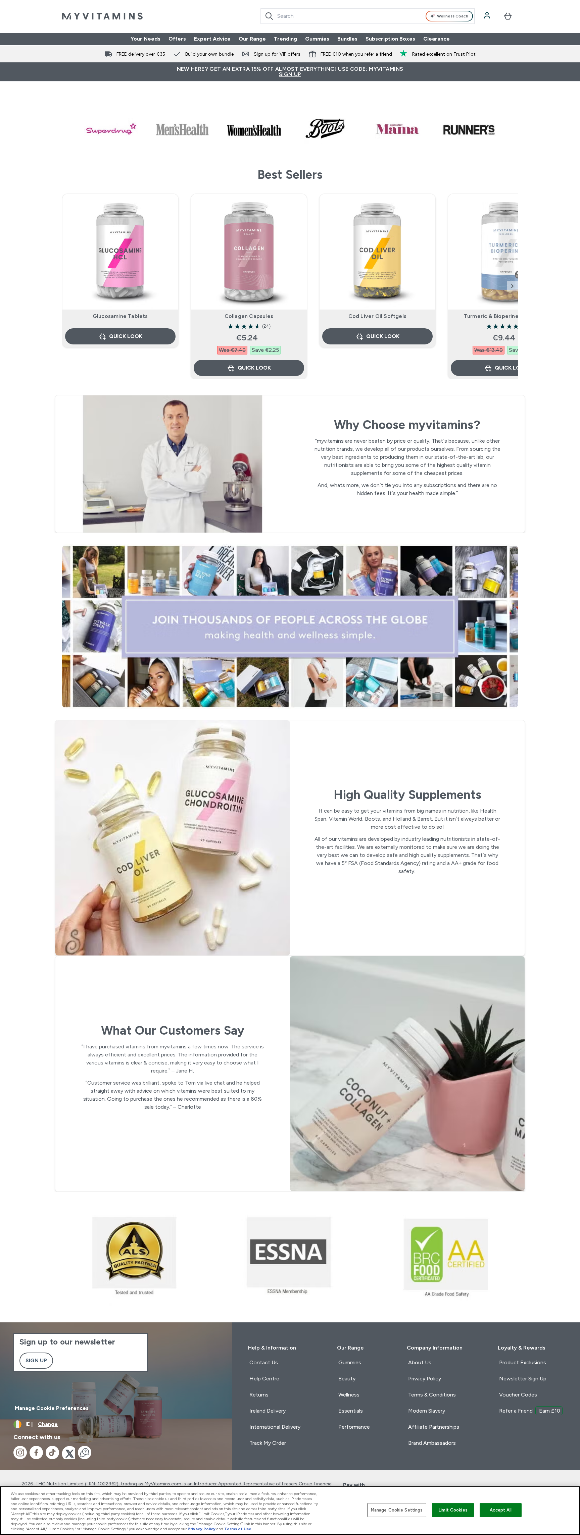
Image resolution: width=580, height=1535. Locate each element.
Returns (259, 1394)
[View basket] (508, 16)
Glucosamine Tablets (120, 316)
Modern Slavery (426, 1411)
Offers (177, 39)
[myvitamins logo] (102, 16)
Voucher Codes (518, 1394)
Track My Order (267, 1443)
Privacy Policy (424, 1378)
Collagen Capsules (249, 316)
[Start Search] (269, 16)
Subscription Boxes (390, 39)
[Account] (488, 16)
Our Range (252, 39)
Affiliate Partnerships (433, 1427)
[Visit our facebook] (36, 1452)
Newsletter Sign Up (522, 1378)
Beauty (346, 1378)
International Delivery (274, 1427)
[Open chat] (84, 1452)
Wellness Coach (452, 16)
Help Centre (264, 1378)
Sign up (36, 1360)
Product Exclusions (522, 1362)
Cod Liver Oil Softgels (377, 316)
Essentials (350, 1411)
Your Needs (145, 39)
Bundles (347, 39)
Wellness (348, 1394)
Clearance (436, 39)
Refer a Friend (529, 1411)
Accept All (501, 1510)
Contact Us (263, 1362)
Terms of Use (237, 1529)
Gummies (317, 39)
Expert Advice (212, 39)
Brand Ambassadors (432, 1443)
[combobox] (367, 16)
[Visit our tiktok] (52, 1452)
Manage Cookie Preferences (52, 1408)
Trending (285, 39)
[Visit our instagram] (20, 1452)
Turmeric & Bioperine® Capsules (506, 316)
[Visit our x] (68, 1452)
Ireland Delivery (267, 1411)
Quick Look (125, 336)
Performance (354, 1427)
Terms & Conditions (432, 1394)
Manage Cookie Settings (397, 1510)
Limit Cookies (453, 1510)
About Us (419, 1362)
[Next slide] (512, 286)
